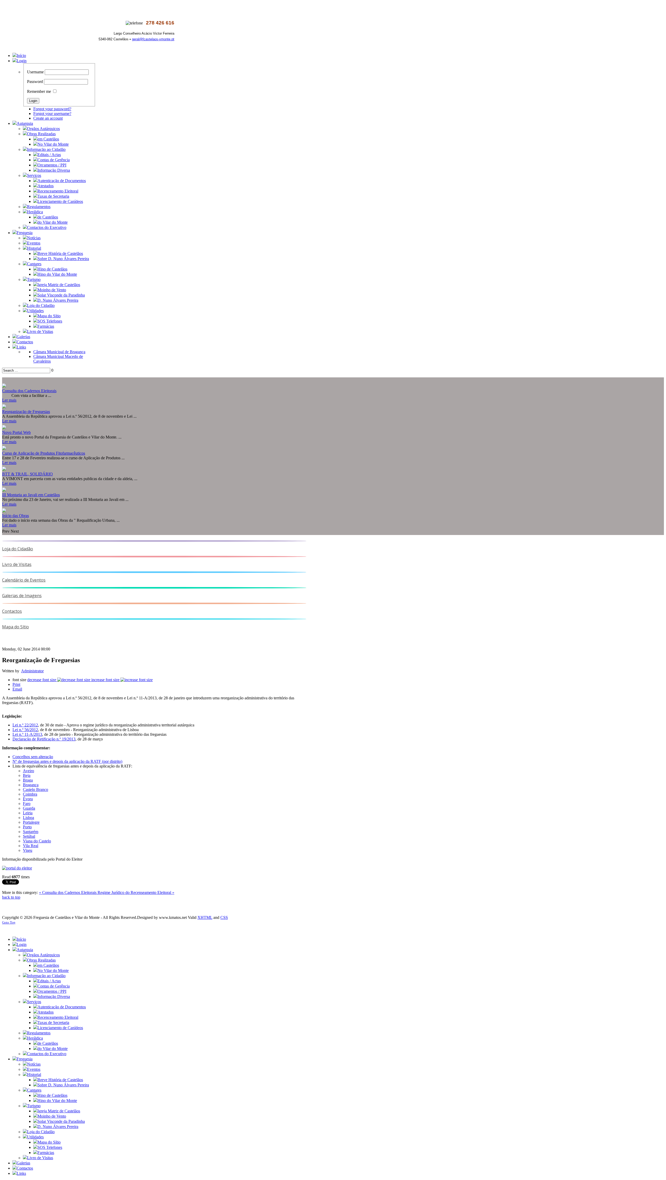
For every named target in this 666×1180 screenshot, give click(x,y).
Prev (6, 531)
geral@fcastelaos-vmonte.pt (153, 39)
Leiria (28, 813)
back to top (11, 897)
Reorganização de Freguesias (26, 411)
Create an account (48, 118)
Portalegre (31, 822)
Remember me (39, 91)
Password (35, 81)
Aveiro (28, 771)
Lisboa (28, 817)
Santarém (30, 831)
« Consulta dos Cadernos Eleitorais (68, 892)
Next (15, 531)
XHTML (204, 917)
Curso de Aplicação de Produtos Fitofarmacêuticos (43, 453)
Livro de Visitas (16, 564)
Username (35, 72)
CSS (224, 917)
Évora (28, 799)
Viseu (27, 850)
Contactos (12, 611)
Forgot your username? (52, 113)
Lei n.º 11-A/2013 (27, 734)
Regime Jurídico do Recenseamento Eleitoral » (136, 892)
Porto (27, 827)
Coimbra (30, 794)
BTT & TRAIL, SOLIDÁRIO (27, 474)
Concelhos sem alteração (32, 757)
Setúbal (29, 836)
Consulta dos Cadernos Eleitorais (29, 391)
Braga (28, 780)
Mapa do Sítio (15, 627)
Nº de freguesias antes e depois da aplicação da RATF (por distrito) (67, 761)
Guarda (29, 808)
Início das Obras (15, 515)
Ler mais (9, 400)
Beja (26, 775)
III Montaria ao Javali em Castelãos (31, 495)
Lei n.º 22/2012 (25, 725)
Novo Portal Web (16, 432)
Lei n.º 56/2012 (25, 729)
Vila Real (30, 845)
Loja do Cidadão (17, 549)
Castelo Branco (35, 789)
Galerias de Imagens (22, 595)
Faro (26, 803)
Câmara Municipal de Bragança (59, 352)
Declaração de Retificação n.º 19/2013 (43, 739)
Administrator (32, 671)
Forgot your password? (52, 109)
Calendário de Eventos (24, 580)
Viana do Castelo (37, 841)
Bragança (31, 785)
